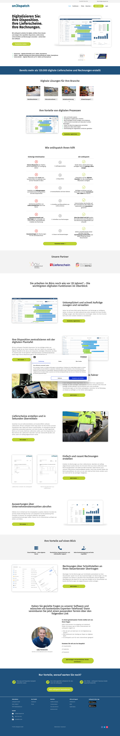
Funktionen (75, 6)
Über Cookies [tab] (79, 361)
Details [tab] (60, 361)
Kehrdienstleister (32, 99)
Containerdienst (53, 704)
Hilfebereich (72, 701)
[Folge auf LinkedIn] (105, 727)
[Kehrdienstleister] (33, 95)
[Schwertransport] (87, 95)
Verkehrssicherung (68, 99)
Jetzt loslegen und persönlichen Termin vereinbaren (77, 660)
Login (106, 6)
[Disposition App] (34, 397)
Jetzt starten (98, 6)
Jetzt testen (73, 395)
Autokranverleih (53, 709)
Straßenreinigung (54, 701)
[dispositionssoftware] (42, 132)
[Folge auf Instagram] (107, 727)
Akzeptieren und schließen (78, 378)
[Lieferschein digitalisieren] (85, 441)
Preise (82, 6)
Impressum (63, 726)
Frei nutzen (21, 359)
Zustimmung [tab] (41, 361)
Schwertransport (86, 99)
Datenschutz (57, 726)
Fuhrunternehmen (50, 99)
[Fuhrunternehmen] (51, 95)
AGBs (71, 704)
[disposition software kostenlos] (34, 322)
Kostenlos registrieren (70, 134)
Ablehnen (60, 378)
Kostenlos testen (21, 44)
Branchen (88, 6)
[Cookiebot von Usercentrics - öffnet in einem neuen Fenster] (81, 357)
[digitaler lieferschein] (22, 483)
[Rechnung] (47, 483)
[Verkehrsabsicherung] (69, 95)
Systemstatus (72, 706)
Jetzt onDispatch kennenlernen (59, 689)
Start (69, 6)
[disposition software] (34, 591)
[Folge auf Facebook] (102, 727)
